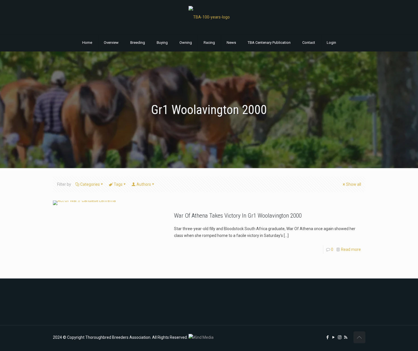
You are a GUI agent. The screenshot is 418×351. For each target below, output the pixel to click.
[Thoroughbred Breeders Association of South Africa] (209, 17)
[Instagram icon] (340, 337)
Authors (143, 184)
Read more (351, 249)
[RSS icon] (345, 337)
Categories (90, 184)
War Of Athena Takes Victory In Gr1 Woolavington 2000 (238, 215)
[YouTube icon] (334, 337)
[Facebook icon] (328, 337)
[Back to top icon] (359, 337)
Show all (353, 184)
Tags (118, 184)
